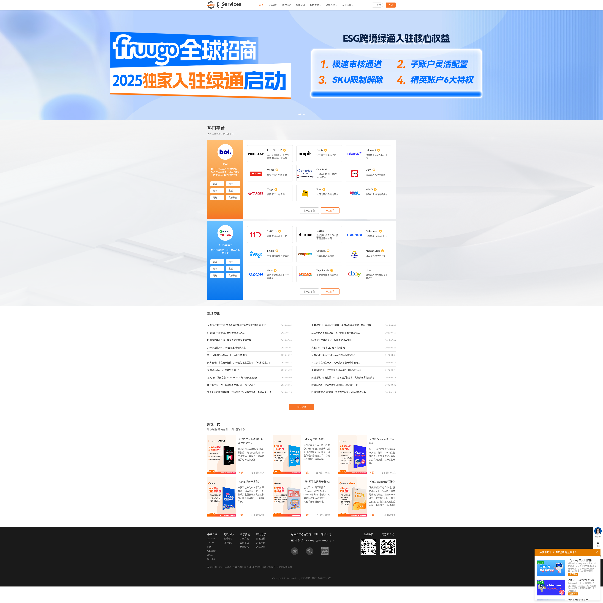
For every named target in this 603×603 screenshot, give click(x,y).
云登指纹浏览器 (284, 567)
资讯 (215, 191)
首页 (261, 5)
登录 (390, 5)
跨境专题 (260, 543)
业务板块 (244, 543)
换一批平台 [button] (309, 211)
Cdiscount (211, 551)
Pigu (209, 547)
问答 (215, 198)
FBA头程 (256, 567)
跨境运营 (314, 5)
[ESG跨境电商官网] (224, 5)
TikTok (210, 543)
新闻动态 (244, 547)
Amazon (211, 539)
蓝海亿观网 (237, 567)
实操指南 (232, 198)
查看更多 (301, 407)
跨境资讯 (300, 5)
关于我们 (346, 5)
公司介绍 (244, 539)
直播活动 (228, 539)
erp (220, 567)
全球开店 (273, 5)
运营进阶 (330, 5)
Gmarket (211, 559)
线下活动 (228, 543)
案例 (230, 191)
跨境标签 (260, 547)
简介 (230, 184)
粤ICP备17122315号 (321, 579)
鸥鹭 (263, 567)
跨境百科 (260, 539)
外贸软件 (271, 567)
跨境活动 (286, 5)
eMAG (210, 555)
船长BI (247, 567)
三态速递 (227, 567)
